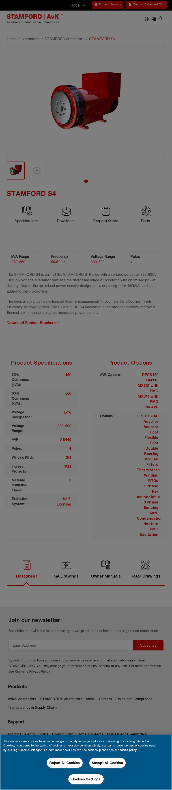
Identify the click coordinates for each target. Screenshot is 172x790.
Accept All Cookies (107, 763)
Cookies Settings (86, 779)
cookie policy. (128, 750)
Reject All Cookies (64, 763)
